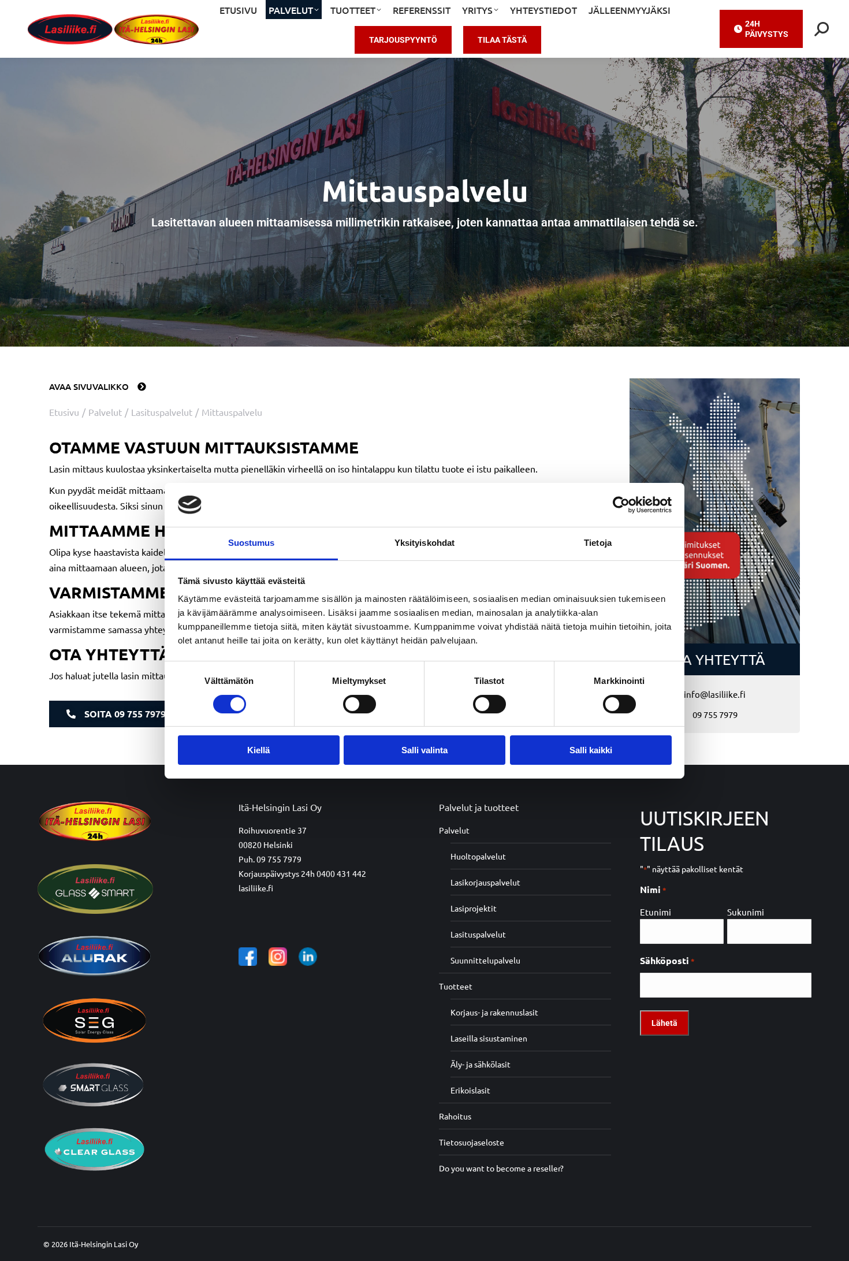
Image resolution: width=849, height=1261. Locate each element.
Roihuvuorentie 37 (273, 830)
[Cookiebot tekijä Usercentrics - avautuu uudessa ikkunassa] (621, 505)
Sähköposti (667, 960)
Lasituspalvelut (478, 934)
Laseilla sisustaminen (488, 1038)
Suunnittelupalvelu (485, 960)
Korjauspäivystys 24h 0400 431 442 (302, 873)
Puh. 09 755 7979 (270, 859)
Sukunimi (745, 911)
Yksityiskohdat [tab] (424, 543)
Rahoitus (455, 1116)
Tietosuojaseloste (471, 1142)
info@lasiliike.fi (715, 694)
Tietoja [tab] (598, 543)
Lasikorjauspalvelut (485, 882)
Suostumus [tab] (251, 543)
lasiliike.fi (256, 888)
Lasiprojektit (473, 908)
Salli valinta (424, 750)
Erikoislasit (470, 1090)
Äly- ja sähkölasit (480, 1064)
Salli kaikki (590, 750)
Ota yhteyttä (715, 659)
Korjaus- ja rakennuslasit (494, 1012)
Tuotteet (455, 986)
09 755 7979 (715, 714)
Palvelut (454, 830)
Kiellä (258, 750)
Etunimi (655, 911)
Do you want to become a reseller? (501, 1168)
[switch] (359, 704)
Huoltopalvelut (478, 856)
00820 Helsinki (266, 844)
